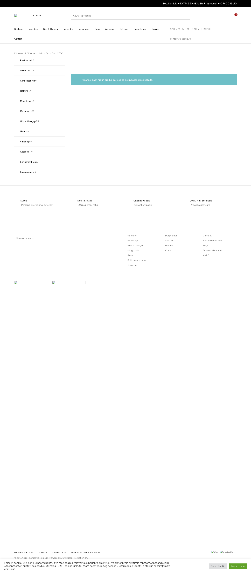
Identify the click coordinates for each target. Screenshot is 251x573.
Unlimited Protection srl (74, 557)
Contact (207, 235)
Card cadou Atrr (28, 80)
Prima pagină (20, 53)
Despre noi (171, 235)
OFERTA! (25, 70)
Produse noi (26, 60)
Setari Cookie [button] (218, 566)
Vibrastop (25, 141)
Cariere (169, 250)
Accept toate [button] (238, 566)
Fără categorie (27, 172)
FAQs (205, 245)
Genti (22, 131)
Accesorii (24, 151)
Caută (75, 238)
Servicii (169, 240)
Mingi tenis (25, 101)
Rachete (24, 91)
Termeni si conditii (212, 250)
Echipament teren (29, 162)
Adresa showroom (212, 240)
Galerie (169, 245)
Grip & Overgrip (28, 121)
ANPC (206, 255)
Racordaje (25, 111)
